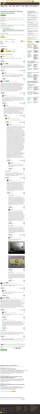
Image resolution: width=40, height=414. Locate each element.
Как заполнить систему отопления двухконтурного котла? (32, 37)
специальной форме (21, 346)
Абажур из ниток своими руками (36, 68)
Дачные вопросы (18, 409)
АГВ (14, 39)
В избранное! (3, 15)
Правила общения (32, 405)
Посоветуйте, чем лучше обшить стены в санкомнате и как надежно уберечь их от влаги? (36, 88)
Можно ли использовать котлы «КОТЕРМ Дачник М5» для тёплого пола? (32, 20)
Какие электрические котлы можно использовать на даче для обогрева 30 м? (33, 27)
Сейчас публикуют (18, 407)
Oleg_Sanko (4, 297)
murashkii (1, 375)
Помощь (17, 410)
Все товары (25, 406)
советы (13, 39)
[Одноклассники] (22, 41)
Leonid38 (9, 170)
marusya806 (2, 383)
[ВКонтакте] (21, 41)
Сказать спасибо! (8, 51)
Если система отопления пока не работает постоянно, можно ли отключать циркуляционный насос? (33, 82)
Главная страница (18, 406)
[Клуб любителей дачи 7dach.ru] (3, 4)
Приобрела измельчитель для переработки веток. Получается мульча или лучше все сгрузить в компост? (36, 77)
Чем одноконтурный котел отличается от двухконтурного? (32, 33)
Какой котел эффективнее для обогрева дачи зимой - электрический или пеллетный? (11, 377)
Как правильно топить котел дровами (8, 368)
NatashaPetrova (2, 367)
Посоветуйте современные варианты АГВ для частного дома (32, 15)
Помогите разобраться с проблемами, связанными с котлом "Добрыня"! (32, 24)
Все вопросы (26, 408)
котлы (10, 39)
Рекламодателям (32, 410)
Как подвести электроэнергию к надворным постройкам (36, 51)
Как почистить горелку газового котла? (33, 35)
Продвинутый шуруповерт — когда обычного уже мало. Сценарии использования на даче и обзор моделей (36, 57)
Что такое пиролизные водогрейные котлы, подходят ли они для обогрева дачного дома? (32, 31)
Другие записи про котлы (8, 365)
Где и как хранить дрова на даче (36, 93)
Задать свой (37, 41)
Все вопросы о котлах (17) (4, 33)
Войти (38, 4)
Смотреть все (13, 391)
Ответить (2, 61)
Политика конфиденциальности (34, 407)
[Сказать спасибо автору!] (24, 61)
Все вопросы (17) (30, 41)
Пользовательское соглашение (34, 406)
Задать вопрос (3, 37)
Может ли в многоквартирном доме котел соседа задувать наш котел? (13, 29)
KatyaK (5, 72)
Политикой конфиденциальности (26, 1)
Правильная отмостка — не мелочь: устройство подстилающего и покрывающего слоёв (36, 47)
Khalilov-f (4, 63)
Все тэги (25, 410)
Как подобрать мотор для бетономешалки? (31, 85)
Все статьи (25, 409)
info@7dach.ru (4, 409)
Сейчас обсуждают (18, 408)
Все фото (25, 407)
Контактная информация (33, 408)
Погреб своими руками (36, 102)
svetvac (7, 105)
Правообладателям (32, 409)
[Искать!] (20, 4)
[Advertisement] (12, 358)
